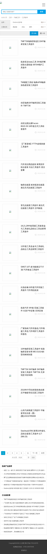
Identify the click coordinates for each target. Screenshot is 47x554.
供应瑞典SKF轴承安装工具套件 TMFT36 (33, 104)
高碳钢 (15, 27)
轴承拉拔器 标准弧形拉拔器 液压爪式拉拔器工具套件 (32, 186)
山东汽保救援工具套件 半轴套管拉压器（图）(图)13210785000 (32, 413)
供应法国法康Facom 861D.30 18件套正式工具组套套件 (32, 126)
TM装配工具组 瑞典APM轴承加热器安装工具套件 (33, 83)
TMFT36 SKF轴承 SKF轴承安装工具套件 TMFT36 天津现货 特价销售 (32, 372)
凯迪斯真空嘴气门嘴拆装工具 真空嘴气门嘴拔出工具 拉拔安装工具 (25, 528)
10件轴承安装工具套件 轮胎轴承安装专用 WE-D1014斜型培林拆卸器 (33, 352)
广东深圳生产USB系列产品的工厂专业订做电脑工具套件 (22, 514)
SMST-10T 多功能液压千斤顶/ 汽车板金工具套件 (32, 268)
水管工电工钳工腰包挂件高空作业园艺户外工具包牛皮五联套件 (24, 510)
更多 (42, 22)
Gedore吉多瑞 (17, 22)
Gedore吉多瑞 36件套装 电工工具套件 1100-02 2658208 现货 (24, 488)
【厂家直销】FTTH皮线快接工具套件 (33, 145)
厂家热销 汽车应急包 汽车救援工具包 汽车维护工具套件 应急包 (33, 331)
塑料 (30, 27)
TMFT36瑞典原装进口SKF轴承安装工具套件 (33, 42)
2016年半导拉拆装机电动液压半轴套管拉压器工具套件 (32, 391)
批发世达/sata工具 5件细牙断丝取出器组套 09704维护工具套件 (33, 65)
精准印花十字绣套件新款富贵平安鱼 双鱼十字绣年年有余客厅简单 (25, 485)
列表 (35, 33)
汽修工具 (17, 17)
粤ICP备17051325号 (31, 543)
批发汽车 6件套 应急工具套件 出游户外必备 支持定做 (32, 309)
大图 (43, 33)
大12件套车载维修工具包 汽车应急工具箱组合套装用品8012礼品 (24, 474)
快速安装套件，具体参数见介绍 (14, 532)
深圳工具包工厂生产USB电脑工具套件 (16, 517)
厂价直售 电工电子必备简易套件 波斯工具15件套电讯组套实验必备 (25, 503)
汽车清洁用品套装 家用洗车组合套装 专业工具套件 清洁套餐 (33, 167)
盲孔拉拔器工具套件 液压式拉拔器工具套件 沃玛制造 (32, 206)
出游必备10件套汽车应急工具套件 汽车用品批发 (32, 288)
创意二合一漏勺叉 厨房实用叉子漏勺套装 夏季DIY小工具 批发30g (25, 470)
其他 (23, 27)
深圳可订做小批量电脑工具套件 (14, 521)
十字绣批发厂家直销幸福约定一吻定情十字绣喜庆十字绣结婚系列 (25, 481)
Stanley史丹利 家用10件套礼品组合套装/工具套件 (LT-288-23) (33, 434)
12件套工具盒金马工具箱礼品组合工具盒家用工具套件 (32, 247)
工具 (10, 17)
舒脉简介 (24, 550)
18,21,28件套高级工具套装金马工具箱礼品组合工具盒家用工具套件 (33, 229)
